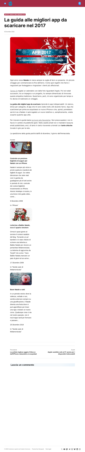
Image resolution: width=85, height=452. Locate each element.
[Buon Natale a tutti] (21, 285)
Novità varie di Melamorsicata (15, 14)
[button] (42, 56)
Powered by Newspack (38, 449)
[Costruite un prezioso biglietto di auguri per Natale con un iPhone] (21, 154)
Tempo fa (13, 91)
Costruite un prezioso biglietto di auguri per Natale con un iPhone (18, 161)
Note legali (48, 449)
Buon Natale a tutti (17, 289)
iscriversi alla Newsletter (41, 120)
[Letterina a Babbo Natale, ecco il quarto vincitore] (21, 221)
